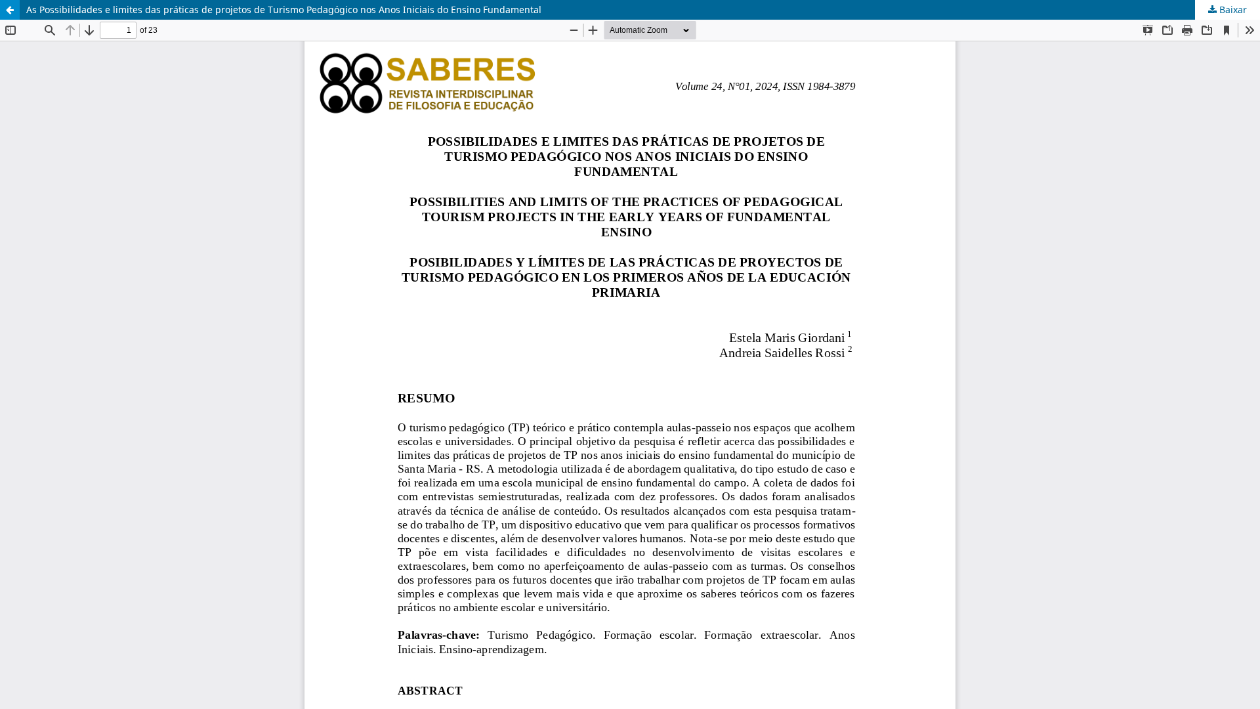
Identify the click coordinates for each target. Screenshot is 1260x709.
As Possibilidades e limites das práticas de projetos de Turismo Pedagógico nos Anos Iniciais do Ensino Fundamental (283, 9)
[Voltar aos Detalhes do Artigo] (10, 10)
